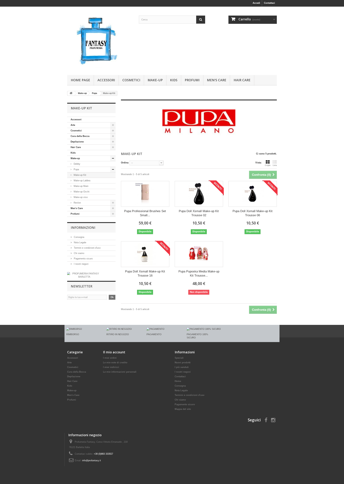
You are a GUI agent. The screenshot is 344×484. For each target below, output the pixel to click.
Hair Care (242, 80)
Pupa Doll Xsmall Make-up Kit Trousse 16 (145, 273)
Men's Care (216, 80)
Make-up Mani (80, 186)
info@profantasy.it (91, 460)
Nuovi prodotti (183, 362)
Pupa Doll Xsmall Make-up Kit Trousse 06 (253, 213)
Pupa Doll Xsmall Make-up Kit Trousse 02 (199, 213)
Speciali (179, 358)
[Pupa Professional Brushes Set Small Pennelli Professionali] (145, 194)
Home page (80, 80)
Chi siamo (78, 253)
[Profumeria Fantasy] (100, 40)
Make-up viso (80, 197)
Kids (173, 80)
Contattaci (269, 3)
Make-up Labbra (81, 180)
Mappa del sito (183, 409)
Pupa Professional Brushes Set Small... (145, 213)
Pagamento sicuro (83, 258)
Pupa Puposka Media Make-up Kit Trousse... (198, 273)
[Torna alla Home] (71, 93)
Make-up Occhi (81, 191)
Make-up (155, 80)
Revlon (77, 202)
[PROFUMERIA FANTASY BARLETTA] (84, 275)
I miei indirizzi (111, 367)
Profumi (192, 80)
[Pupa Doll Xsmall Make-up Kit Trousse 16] (145, 254)
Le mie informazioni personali (120, 372)
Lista (275, 165)
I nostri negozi (81, 264)
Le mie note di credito (115, 362)
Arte (73, 125)
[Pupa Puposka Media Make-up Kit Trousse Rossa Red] (198, 254)
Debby (76, 164)
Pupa (76, 169)
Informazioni (83, 227)
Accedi (256, 3)
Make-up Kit (79, 175)
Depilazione (77, 141)
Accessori (106, 80)
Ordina (124, 162)
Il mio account (114, 352)
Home (178, 381)
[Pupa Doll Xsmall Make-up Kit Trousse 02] (198, 194)
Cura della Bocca (80, 136)
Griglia (267, 165)
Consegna (78, 237)
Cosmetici (131, 80)
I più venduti (182, 367)
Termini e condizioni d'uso (87, 247)
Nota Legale (79, 242)
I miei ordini (110, 358)
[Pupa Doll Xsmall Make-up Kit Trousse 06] (252, 194)
